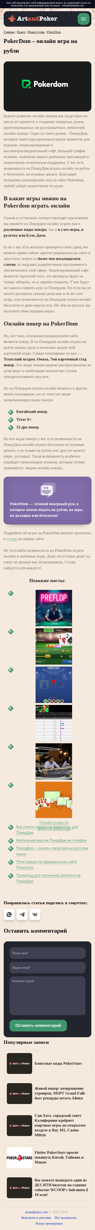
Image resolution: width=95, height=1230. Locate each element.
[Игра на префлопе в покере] (54, 608)
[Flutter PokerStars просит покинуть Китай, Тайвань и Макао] (19, 1157)
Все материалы (65, 1218)
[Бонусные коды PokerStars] (19, 1063)
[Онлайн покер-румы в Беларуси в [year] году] (54, 723)
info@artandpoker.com (73, 5)
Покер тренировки (49, 1223)
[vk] (34, 914)
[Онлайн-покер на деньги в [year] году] (54, 800)
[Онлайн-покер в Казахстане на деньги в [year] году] (54, 761)
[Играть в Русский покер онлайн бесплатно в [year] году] (54, 685)
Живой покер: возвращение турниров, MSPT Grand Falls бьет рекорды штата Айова (60, 1093)
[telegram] (22, 914)
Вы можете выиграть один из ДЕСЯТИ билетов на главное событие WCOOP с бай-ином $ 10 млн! (61, 1187)
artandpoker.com (36, 1212)
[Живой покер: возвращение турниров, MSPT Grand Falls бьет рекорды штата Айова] (19, 1093)
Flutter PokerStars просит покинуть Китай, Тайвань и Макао (59, 1157)
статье (12, 539)
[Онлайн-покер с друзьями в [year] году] (54, 646)
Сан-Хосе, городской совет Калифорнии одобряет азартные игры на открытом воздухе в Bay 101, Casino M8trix (60, 1125)
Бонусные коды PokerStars (58, 1063)
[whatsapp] (9, 914)
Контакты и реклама (36, 1218)
